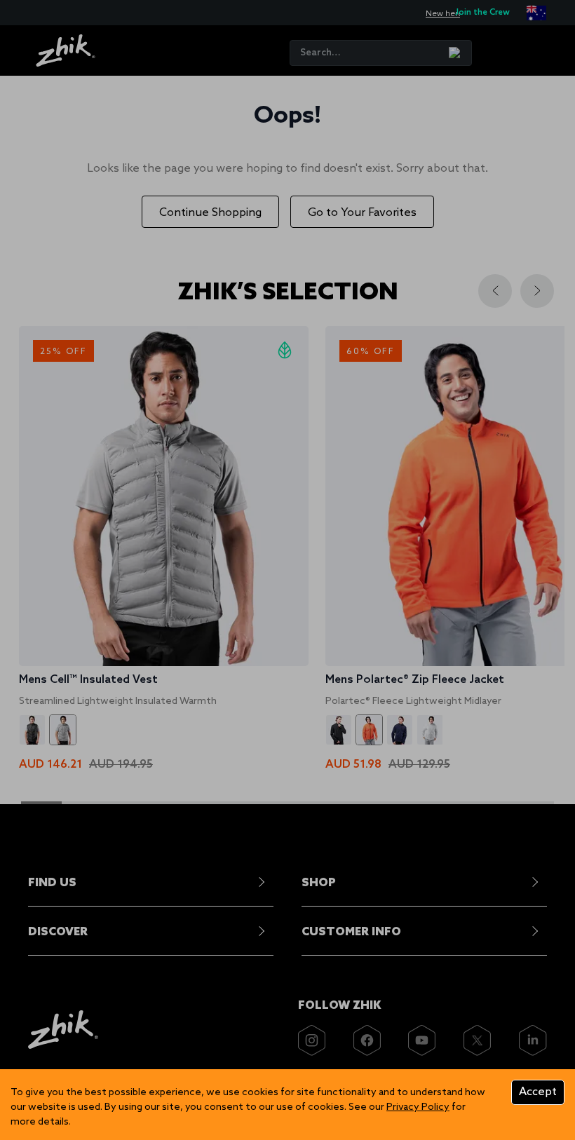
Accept (538, 1092)
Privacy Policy (417, 1107)
